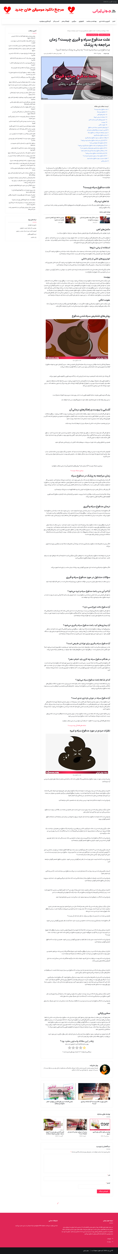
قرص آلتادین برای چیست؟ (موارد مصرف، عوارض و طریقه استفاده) (55, 1133)
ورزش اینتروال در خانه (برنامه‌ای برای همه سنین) (22, 160)
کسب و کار (56, 21)
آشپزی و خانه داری (104, 21)
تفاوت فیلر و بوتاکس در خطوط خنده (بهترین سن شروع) (22, 135)
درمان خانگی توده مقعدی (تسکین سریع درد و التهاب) (23, 42)
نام (108, 1175)
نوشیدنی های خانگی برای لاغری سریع (101, 1133)
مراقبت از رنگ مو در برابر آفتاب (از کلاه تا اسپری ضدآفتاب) (23, 78)
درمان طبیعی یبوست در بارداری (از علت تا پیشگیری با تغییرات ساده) (22, 203)
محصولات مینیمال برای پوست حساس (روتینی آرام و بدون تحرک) (21, 117)
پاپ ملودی (33, 237)
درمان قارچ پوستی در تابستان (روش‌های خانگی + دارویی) (22, 64)
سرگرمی (74, 21)
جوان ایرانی (86, 1251)
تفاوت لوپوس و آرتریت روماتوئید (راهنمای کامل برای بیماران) (21, 98)
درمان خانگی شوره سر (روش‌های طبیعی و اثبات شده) (22, 169)
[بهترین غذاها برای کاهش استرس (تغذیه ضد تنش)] (70, 219)
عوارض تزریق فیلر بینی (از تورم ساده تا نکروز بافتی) (22, 126)
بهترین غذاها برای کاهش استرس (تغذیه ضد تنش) (22, 46)
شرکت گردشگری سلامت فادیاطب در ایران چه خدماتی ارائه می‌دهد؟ (23, 181)
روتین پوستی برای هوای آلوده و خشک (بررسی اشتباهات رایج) (23, 37)
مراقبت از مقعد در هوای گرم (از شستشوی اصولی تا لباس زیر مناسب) (22, 73)
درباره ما (109, 1242)
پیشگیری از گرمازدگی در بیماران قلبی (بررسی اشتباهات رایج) (23, 113)
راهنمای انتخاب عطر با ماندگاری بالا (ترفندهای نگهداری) (23, 149)
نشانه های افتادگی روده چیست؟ (77, 725)
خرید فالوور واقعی (32, 234)
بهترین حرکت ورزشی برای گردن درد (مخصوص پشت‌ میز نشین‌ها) (22, 208)
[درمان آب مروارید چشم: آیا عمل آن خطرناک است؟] (77, 1124)
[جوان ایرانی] (104, 11)
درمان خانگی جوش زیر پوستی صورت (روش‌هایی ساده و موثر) (22, 93)
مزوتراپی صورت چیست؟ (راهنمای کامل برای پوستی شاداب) (22, 139)
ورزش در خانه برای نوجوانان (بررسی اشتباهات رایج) (22, 82)
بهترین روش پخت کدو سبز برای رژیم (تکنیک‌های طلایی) (22, 59)
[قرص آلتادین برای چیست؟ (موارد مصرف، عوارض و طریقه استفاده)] (54, 1124)
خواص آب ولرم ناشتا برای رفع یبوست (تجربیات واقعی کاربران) (21, 196)
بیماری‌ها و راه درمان (92, 35)
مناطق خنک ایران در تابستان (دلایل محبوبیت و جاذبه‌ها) (23, 144)
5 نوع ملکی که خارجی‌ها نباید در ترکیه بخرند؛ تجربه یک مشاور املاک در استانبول (22, 164)
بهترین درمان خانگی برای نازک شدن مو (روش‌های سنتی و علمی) (22, 130)
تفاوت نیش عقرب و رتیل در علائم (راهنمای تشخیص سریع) (21, 49)
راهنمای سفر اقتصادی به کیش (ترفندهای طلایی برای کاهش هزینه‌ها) (22, 103)
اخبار (113, 21)
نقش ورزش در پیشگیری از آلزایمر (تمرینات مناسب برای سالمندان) (22, 89)
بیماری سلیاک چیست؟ (76, 470)
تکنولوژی (81, 21)
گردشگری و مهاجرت (45, 21)
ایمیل (108, 1183)
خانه (108, 31)
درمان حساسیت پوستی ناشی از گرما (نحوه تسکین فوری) (22, 122)
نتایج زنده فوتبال (32, 225)
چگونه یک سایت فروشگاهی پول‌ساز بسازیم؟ (23, 200)
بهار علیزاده (106, 53)
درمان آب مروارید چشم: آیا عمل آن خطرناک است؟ (77, 1133)
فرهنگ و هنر (65, 21)
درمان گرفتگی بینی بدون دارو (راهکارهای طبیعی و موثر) (22, 186)
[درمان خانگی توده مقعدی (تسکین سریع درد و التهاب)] (105, 219)
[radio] (84, 1048)
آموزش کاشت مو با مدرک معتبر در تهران (26, 231)
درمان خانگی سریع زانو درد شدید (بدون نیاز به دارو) (22, 85)
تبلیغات (109, 1239)
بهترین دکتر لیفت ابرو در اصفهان (28, 228)
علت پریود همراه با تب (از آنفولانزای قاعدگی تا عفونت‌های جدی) (23, 191)
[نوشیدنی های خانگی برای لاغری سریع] (100, 1124)
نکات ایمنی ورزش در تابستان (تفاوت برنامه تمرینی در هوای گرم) (21, 157)
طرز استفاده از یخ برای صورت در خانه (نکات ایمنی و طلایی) (22, 54)
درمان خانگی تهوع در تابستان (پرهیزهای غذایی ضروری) (23, 108)
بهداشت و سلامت (91, 21)
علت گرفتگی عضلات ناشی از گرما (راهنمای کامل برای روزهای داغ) (21, 174)
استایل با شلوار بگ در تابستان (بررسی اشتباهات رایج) (21, 153)
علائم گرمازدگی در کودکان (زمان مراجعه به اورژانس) (21, 178)
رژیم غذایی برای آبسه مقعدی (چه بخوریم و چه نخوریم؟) (23, 69)
